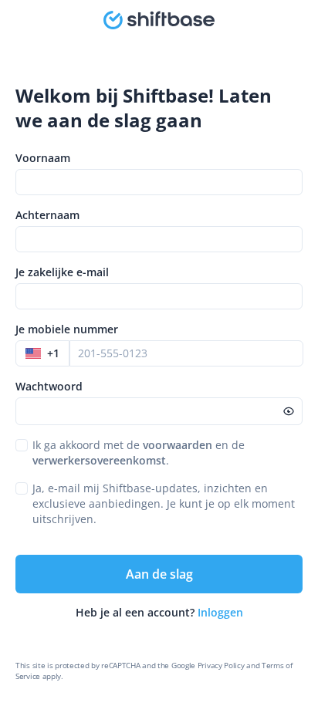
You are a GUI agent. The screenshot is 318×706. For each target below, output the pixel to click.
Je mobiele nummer (66, 329)
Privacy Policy (221, 665)
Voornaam (42, 157)
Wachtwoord (49, 386)
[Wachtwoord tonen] (289, 411)
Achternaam (47, 215)
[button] (42, 353)
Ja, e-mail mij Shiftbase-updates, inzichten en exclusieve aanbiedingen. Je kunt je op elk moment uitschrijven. (163, 503)
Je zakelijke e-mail (62, 272)
